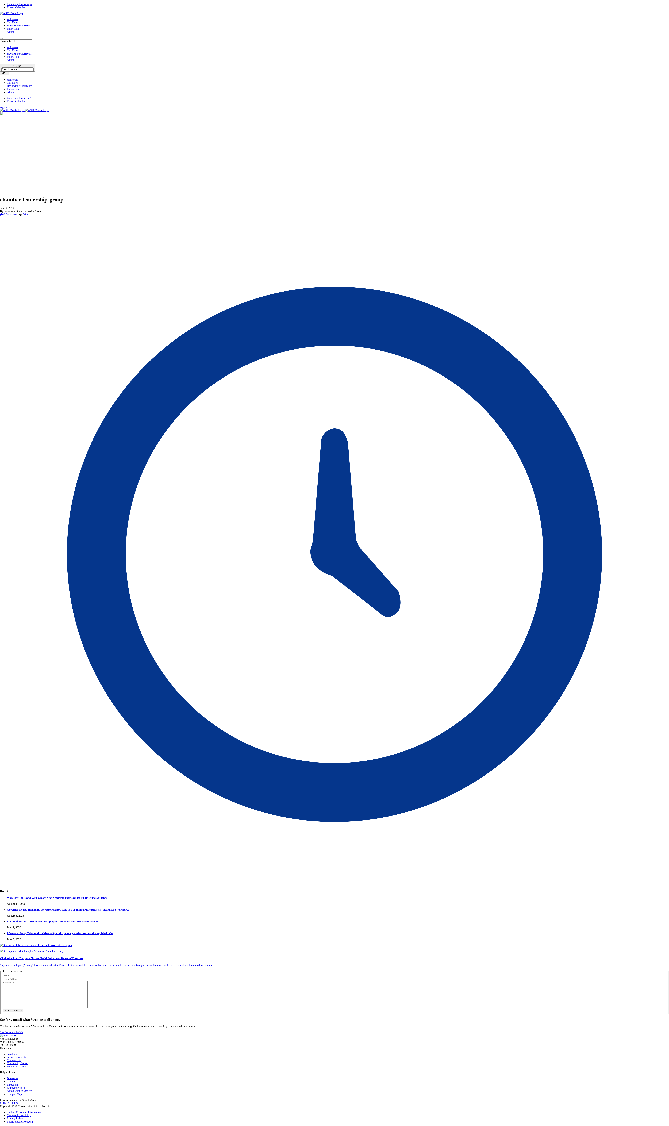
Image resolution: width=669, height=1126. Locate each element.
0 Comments (10, 214)
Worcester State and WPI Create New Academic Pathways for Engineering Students (57, 897)
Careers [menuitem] (11, 1081)
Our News (12, 22)
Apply (3, 107)
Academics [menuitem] (13, 1053)
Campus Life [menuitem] (14, 1060)
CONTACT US (9, 1103)
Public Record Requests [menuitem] (20, 1121)
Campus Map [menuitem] (14, 1094)
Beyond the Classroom (19, 25)
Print (25, 214)
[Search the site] (1, 38)
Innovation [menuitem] (13, 88)
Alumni (11, 31)
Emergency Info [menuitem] (16, 1087)
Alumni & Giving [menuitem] (16, 1066)
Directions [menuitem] (12, 1084)
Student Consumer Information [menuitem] (24, 1112)
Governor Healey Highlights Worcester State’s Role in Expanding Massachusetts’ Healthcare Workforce (68, 909)
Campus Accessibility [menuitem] (19, 1115)
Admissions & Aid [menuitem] (17, 1057)
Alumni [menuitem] (11, 92)
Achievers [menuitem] (12, 79)
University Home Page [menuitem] (19, 4)
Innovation (13, 28)
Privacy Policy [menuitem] (15, 1118)
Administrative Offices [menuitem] (19, 1090)
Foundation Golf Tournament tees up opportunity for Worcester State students (53, 921)
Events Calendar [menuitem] (16, 7)
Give (10, 107)
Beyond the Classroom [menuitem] (19, 85)
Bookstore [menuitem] (12, 1078)
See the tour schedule (11, 1032)
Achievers (12, 19)
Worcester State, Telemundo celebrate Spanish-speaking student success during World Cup (60, 933)
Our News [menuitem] (12, 82)
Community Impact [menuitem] (17, 1063)
